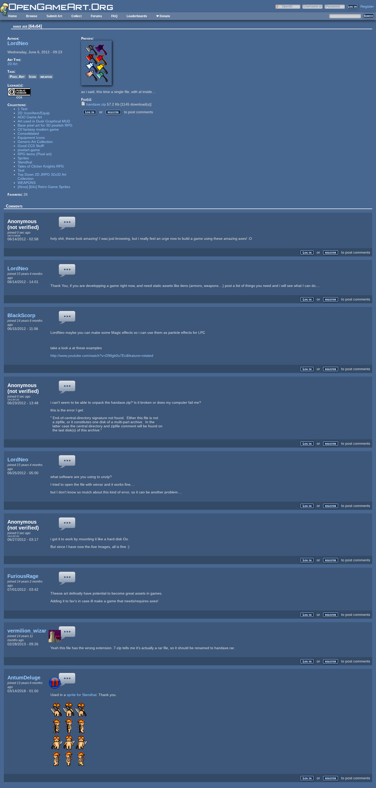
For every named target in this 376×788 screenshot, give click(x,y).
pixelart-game (29, 150)
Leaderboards (137, 16)
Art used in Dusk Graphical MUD (44, 121)
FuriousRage (22, 576)
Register (367, 6)
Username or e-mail (313, 6)
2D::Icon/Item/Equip (34, 113)
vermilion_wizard (28, 631)
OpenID (287, 6)
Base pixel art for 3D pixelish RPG (45, 125)
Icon (32, 77)
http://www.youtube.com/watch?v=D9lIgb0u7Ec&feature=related (101, 356)
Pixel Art (17, 77)
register (113, 112)
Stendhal (25, 162)
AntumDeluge (23, 677)
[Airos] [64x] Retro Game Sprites (44, 187)
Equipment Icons (31, 138)
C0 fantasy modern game (38, 129)
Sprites (23, 158)
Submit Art (54, 16)
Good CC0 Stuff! (31, 146)
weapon (46, 77)
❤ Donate (163, 16)
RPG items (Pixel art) (35, 154)
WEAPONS (27, 183)
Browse (31, 16)
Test (21, 170)
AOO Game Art (30, 117)
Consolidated (28, 133)
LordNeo (17, 43)
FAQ (114, 16)
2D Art (12, 64)
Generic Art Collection (35, 142)
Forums (96, 16)
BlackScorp (21, 315)
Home (12, 16)
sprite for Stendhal (81, 695)
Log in (89, 112)
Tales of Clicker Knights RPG (41, 166)
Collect (76, 16)
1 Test (22, 109)
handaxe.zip (96, 104)
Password (333, 6)
